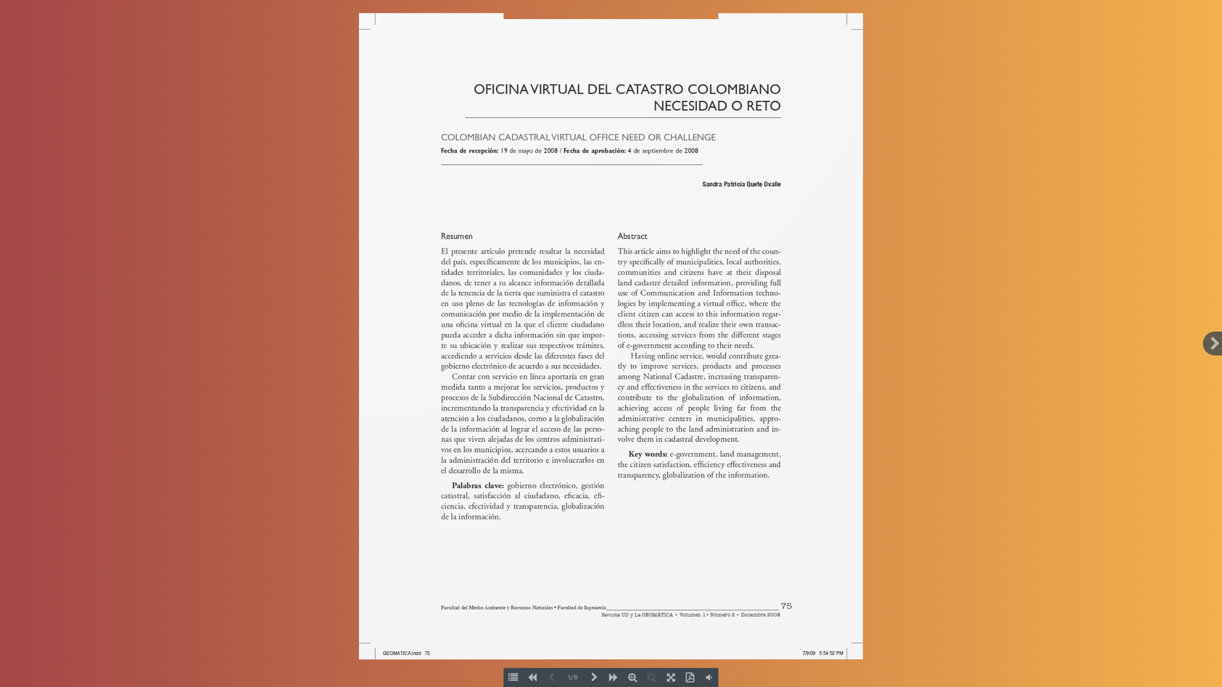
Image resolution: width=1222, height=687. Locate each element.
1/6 (573, 678)
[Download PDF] (689, 677)
